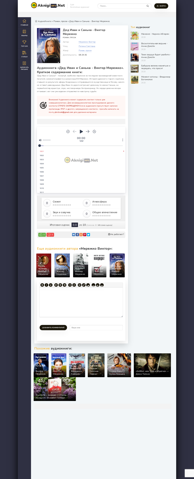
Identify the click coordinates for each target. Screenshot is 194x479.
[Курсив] (46, 285)
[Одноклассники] (81, 234)
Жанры (24, 36)
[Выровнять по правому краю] (64, 285)
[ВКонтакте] (73, 234)
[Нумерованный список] (74, 285)
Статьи (24, 57)
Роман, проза (69, 38)
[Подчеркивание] (51, 285)
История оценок (105, 225)
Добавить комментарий (53, 328)
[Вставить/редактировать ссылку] (84, 285)
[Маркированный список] (70, 285)
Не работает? (117, 234)
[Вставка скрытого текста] (102, 285)
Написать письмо (24, 68)
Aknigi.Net (51, 5)
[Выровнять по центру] (60, 285)
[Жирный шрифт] (42, 285)
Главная (24, 25)
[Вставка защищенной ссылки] (88, 285)
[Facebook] (77, 234)
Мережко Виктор (87, 42)
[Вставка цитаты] (93, 285)
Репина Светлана (87, 46)
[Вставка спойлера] (98, 285)
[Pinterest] (84, 234)
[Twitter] (88, 234)
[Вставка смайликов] (79, 285)
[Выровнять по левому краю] (56, 285)
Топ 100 (24, 46)
